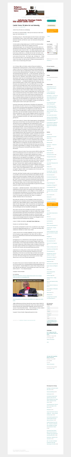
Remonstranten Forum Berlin (51, 263)
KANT (48, 216)
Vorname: (48, 306)
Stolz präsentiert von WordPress (19, 450)
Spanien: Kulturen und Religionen (52, 265)
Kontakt (43, 17)
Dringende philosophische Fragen (52, 179)
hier (37, 309)
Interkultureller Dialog (50, 201)
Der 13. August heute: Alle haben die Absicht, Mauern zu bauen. (52, 333)
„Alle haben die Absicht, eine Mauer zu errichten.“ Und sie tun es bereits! (52, 111)
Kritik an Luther (49, 223)
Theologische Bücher (31, 320)
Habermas (48, 196)
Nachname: (48, 309)
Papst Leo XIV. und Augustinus (52, 243)
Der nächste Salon (50, 174)
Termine (25, 320)
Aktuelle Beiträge (51, 25)
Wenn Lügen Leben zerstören (52, 115)
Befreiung (22, 320)
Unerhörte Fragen (51, 20)
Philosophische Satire (50, 259)
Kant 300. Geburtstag (50, 218)
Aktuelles (35, 17)
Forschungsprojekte (50, 187)
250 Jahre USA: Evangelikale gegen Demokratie (52, 357)
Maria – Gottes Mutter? (51, 238)
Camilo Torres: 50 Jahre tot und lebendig (26, 25)
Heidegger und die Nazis (51, 199)
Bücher (39, 17)
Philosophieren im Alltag (51, 257)
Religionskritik (49, 261)
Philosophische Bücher (50, 154)
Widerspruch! (49, 294)
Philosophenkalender (50, 251)
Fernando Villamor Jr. (25, 451)
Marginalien (49, 236)
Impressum (47, 17)
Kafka (48, 210)
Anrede (48, 316)
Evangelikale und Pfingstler (51, 185)
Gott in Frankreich (50, 194)
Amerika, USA (49, 140)
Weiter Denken (49, 292)
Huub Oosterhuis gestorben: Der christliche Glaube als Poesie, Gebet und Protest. (52, 419)
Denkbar (48, 166)
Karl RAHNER (49, 221)
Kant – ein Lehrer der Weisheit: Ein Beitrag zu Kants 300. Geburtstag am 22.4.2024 (52, 442)
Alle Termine (49, 79)
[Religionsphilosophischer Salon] (28, 14)
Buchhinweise (49, 152)
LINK (26, 34)
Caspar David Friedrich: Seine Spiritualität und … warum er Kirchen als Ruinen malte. (52, 413)
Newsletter (29, 17)
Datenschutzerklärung (50, 391)
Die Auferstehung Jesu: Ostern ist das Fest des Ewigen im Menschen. (52, 406)
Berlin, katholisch (49, 148)
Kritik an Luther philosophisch (51, 225)
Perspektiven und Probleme (51, 249)
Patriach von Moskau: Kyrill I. (51, 246)
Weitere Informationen (50, 339)
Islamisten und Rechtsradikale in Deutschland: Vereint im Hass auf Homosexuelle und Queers (52, 119)
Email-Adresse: (49, 313)
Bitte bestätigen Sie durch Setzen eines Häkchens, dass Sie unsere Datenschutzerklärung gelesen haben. (52, 321)
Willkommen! (24, 17)
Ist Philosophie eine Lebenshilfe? (52, 207)
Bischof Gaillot (49, 150)
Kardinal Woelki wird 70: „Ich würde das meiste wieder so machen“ (51, 88)
